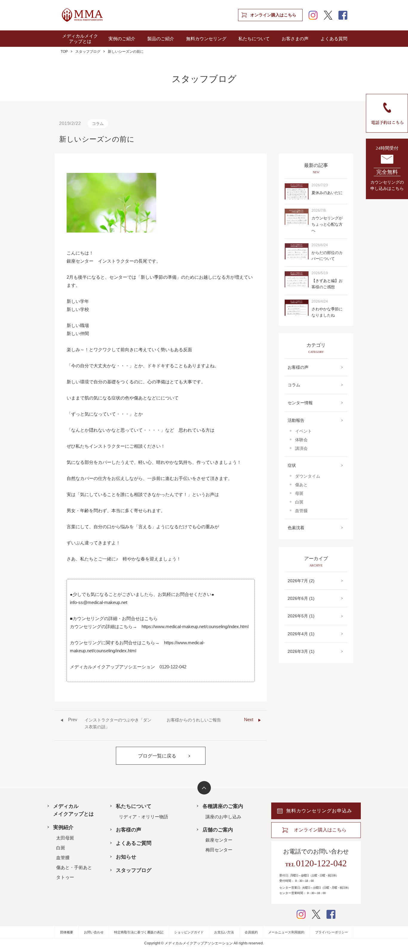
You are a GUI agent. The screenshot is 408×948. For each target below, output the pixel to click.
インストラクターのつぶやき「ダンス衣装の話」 (109, 723)
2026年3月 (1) (301, 651)
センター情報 (300, 402)
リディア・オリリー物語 (143, 816)
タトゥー (65, 877)
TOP (64, 51)
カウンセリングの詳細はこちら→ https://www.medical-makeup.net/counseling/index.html (159, 626)
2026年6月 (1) (301, 598)
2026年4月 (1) (301, 633)
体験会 (301, 440)
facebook (342, 15)
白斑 (299, 502)
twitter (327, 15)
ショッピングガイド (189, 932)
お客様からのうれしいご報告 (210, 719)
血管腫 (301, 511)
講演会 (301, 448)
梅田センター (218, 849)
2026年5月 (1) (301, 616)
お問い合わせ (94, 932)
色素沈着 (296, 527)
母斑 (299, 493)
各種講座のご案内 (223, 806)
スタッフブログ (87, 51)
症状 (292, 465)
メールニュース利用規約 (286, 932)
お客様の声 (298, 367)
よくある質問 (333, 38)
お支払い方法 (224, 932)
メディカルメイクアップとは (80, 39)
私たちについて (254, 38)
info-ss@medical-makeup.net (98, 602)
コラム (98, 123)
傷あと (301, 485)
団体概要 (66, 932)
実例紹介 (63, 827)
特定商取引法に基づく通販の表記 (138, 932)
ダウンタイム (307, 476)
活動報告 (296, 420)
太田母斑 (65, 837)
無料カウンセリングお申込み (319, 810)
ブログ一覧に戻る (157, 755)
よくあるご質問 (133, 843)
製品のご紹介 (160, 38)
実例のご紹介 (121, 38)
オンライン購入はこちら (273, 15)
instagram (313, 15)
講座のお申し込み (223, 816)
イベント (303, 431)
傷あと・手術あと (74, 867)
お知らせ (126, 857)
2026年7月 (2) (301, 580)
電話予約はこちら (387, 113)
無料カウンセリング (206, 38)
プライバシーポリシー (331, 932)
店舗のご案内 (218, 830)
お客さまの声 (295, 38)
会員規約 (251, 932)
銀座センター (218, 839)
